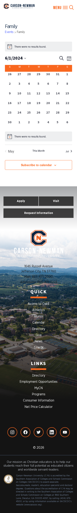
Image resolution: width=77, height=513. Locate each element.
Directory (38, 329)
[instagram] (12, 432)
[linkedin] (52, 432)
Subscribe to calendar (36, 165)
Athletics (38, 310)
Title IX (39, 347)
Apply (21, 201)
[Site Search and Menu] (63, 7)
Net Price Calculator (38, 407)
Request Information (38, 213)
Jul (67, 151)
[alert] (38, 136)
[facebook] (25, 432)
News (38, 341)
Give (39, 335)
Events (9, 32)
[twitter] (39, 432)
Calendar (38, 322)
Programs (38, 394)
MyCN (38, 388)
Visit (56, 201)
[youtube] (65, 432)
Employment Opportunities (38, 381)
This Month (38, 150)
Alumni (38, 316)
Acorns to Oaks (38, 303)
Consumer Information (38, 400)
